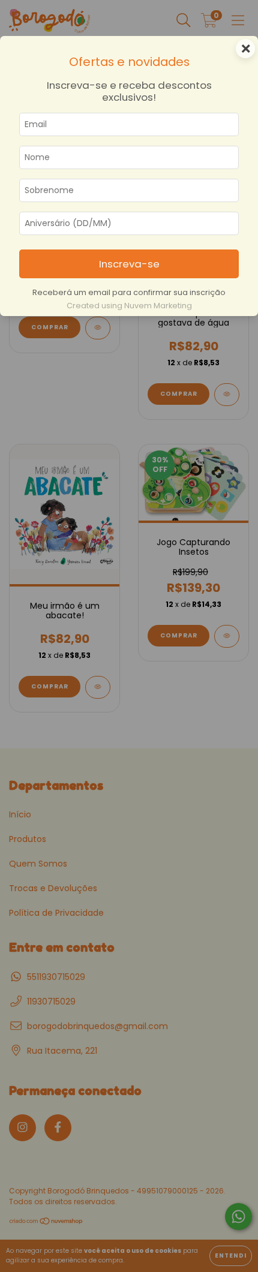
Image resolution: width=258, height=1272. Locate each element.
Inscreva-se (129, 264)
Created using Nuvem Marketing (129, 305)
